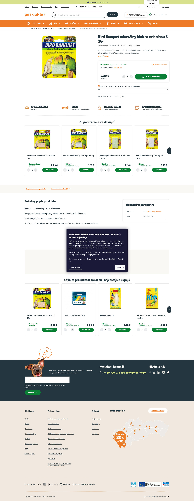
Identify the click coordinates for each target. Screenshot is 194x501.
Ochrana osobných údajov (56, 439)
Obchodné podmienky (55, 429)
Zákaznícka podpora (31, 444)
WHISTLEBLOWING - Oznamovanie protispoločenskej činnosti (59, 464)
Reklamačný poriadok (55, 444)
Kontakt (27, 439)
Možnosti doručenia (161, 65)
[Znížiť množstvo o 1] (123, 76)
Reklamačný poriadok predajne (58, 449)
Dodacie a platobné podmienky (58, 419)
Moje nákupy (96, 419)
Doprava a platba (46, 7)
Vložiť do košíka (153, 76)
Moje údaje (96, 424)
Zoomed (122, 96)
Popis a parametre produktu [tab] (36, 189)
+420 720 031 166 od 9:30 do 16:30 (90, 7)
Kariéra (27, 424)
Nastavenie (75, 267)
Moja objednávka (53, 424)
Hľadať (112, 14)
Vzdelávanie (28, 429)
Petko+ (27, 7)
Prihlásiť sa (32, 392)
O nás (27, 419)
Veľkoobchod (65, 7)
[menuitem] (36, 23)
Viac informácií (103, 56)
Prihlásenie (95, 429)
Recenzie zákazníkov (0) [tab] (59, 189)
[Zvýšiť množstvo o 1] (131, 76)
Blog (56, 7)
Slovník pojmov (30, 454)
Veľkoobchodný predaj (55, 454)
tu (70, 261)
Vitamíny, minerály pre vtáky (152, 211)
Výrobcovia (51, 459)
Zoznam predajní (30, 434)
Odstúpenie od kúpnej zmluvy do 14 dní (61, 434)
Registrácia (166, 7)
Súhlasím (120, 267)
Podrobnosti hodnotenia (130, 45)
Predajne (35, 7)
